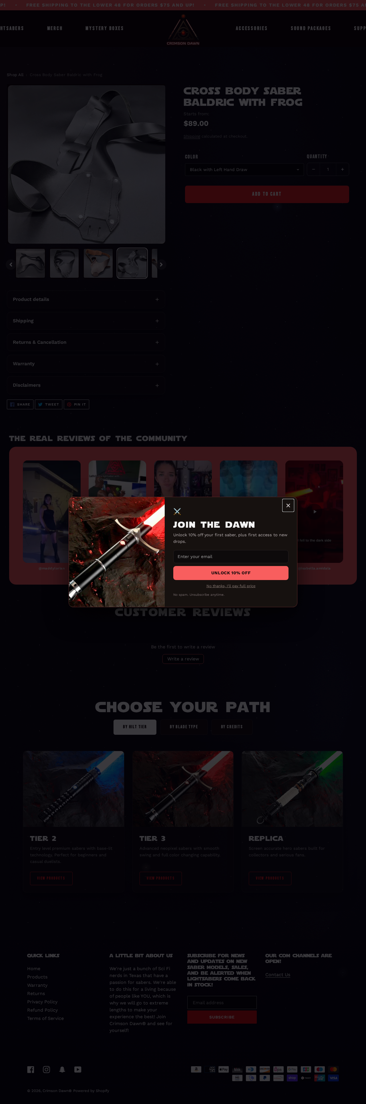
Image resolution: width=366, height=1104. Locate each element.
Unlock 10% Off (230, 572)
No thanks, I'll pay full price (231, 586)
